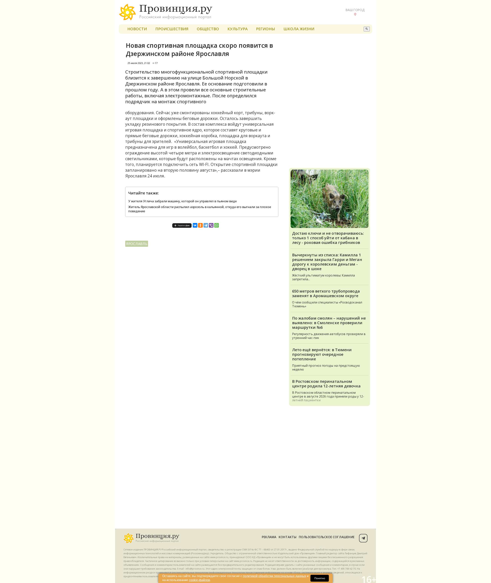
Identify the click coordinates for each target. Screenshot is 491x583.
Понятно (319, 578)
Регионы (265, 28)
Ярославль (136, 243)
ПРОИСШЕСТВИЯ (171, 28)
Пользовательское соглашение (326, 537)
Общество (208, 28)
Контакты (288, 537)
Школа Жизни (298, 28)
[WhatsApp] (216, 225)
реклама (269, 537)
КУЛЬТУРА (237, 28)
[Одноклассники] (200, 225)
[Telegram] (205, 225)
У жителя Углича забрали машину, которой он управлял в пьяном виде (182, 201)
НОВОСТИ (137, 28)
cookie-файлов (199, 580)
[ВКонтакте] (195, 225)
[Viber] (211, 225)
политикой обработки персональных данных (274, 576)
